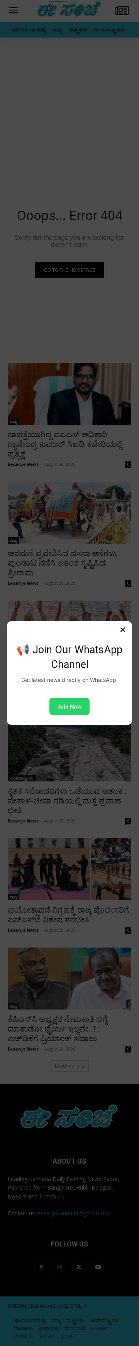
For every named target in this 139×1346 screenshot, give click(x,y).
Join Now (69, 706)
